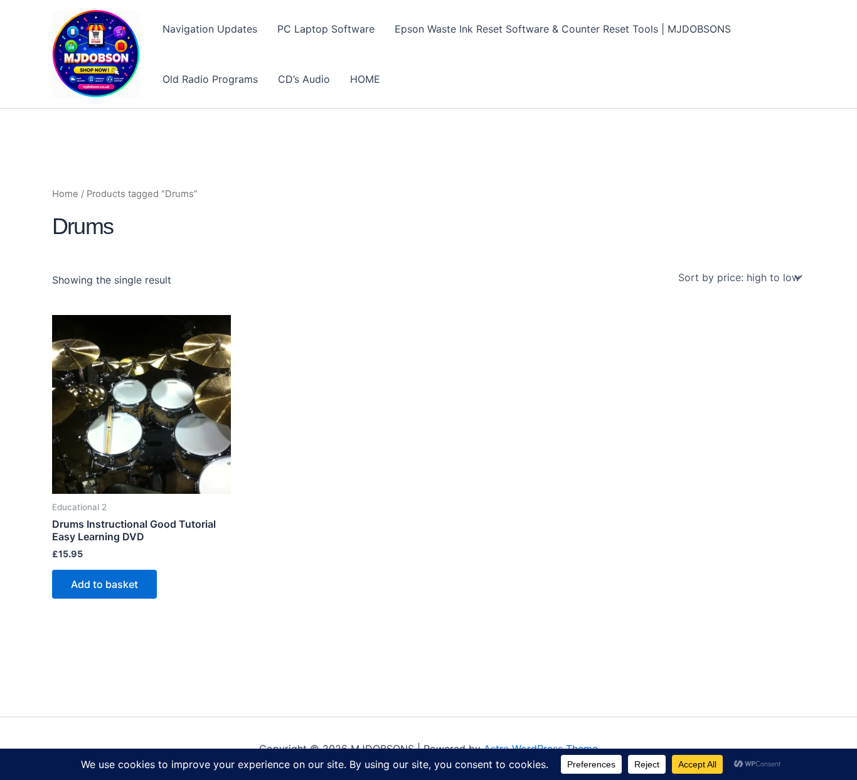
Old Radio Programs (210, 79)
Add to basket (104, 584)
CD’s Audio (304, 79)
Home (65, 194)
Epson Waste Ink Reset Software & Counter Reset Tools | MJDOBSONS (563, 29)
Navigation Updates (209, 29)
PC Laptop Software (326, 29)
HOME (365, 79)
